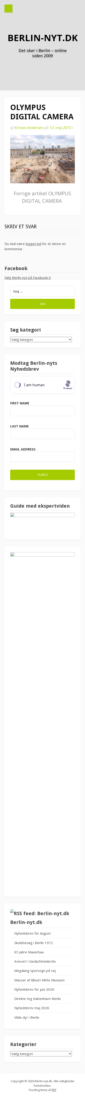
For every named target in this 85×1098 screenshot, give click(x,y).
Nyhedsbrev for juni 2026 (34, 989)
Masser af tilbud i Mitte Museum (39, 980)
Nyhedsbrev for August (32, 933)
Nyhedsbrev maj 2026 (31, 1008)
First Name (19, 403)
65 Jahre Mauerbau (29, 952)
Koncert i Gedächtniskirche (35, 961)
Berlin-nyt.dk (42, 37)
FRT (54, 1090)
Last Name (19, 426)
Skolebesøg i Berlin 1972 (33, 942)
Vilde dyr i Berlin (26, 1017)
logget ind (33, 243)
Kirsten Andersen (29, 127)
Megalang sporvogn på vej (35, 970)
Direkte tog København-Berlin (37, 998)
